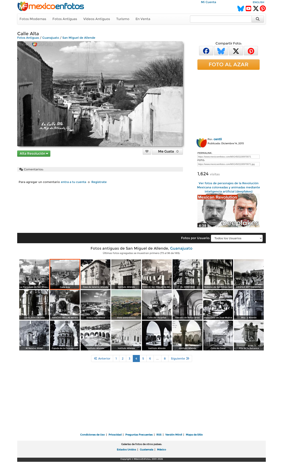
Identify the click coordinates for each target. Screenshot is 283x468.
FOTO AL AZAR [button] (228, 64)
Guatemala (146, 449)
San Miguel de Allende (78, 38)
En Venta (142, 19)
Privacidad (115, 434)
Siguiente (178, 358)
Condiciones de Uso (92, 434)
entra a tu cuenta (73, 182)
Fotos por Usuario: (195, 238)
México (161, 449)
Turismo (122, 19)
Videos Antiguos (96, 19)
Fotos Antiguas (64, 19)
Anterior (103, 358)
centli (218, 139)
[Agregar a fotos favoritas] (147, 151)
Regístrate (99, 182)
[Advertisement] (228, 103)
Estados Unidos (126, 449)
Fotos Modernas (32, 19)
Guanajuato (50, 38)
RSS (159, 434)
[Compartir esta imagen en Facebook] (206, 50)
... (157, 358)
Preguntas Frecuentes (139, 434)
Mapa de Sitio (194, 434)
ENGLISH (258, 2)
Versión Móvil (173, 434)
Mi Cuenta (208, 2)
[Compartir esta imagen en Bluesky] (221, 50)
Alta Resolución (33, 153)
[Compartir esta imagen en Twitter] (236, 50)
